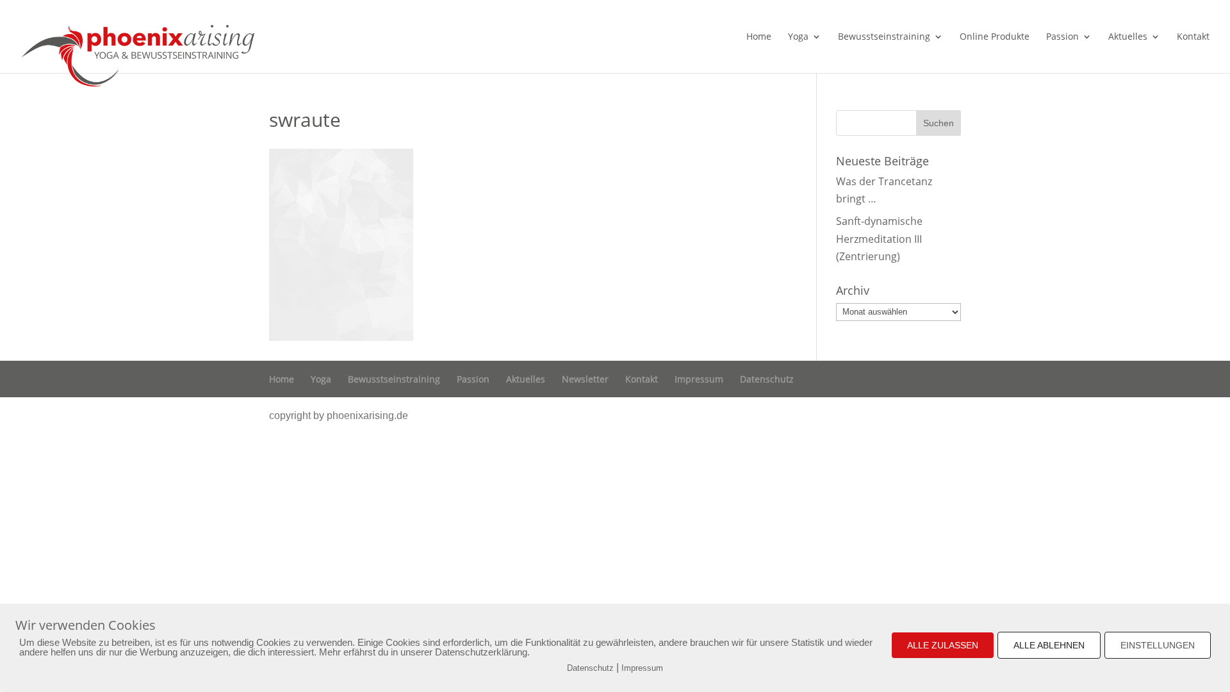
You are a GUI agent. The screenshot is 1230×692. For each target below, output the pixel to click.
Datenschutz (767, 379)
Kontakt (1193, 37)
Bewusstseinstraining (884, 37)
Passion (1062, 37)
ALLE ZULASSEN (942, 645)
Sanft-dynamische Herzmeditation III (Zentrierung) (879, 238)
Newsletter (585, 379)
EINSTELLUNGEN (1157, 645)
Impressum (699, 379)
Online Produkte (994, 37)
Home (758, 37)
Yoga (798, 37)
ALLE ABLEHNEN (1049, 645)
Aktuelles (1127, 37)
